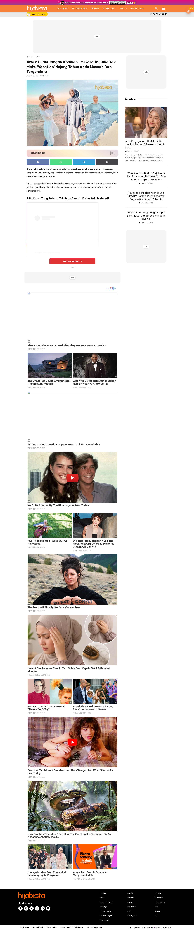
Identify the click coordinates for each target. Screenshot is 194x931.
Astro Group (167, 927)
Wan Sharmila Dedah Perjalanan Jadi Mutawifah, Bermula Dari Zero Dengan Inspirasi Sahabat (146, 176)
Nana (127, 151)
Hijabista (30, 57)
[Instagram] (153, 14)
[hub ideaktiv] (163, 7)
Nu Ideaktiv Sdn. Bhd (147, 927)
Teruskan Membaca (72, 261)
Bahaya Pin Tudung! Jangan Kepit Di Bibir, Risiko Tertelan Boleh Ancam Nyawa (146, 215)
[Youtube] (162, 14)
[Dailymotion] (165, 14)
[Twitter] (156, 14)
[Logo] (37, 8)
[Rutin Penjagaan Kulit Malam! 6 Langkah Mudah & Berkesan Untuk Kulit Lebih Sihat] (146, 122)
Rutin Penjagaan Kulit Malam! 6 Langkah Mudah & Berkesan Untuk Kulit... (144, 144)
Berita (39, 57)
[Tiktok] (160, 14)
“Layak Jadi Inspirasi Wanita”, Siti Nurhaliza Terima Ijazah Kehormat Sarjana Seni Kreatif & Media (146, 196)
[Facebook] (150, 14)
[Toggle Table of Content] (111, 153)
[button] (156, 8)
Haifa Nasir (33, 76)
